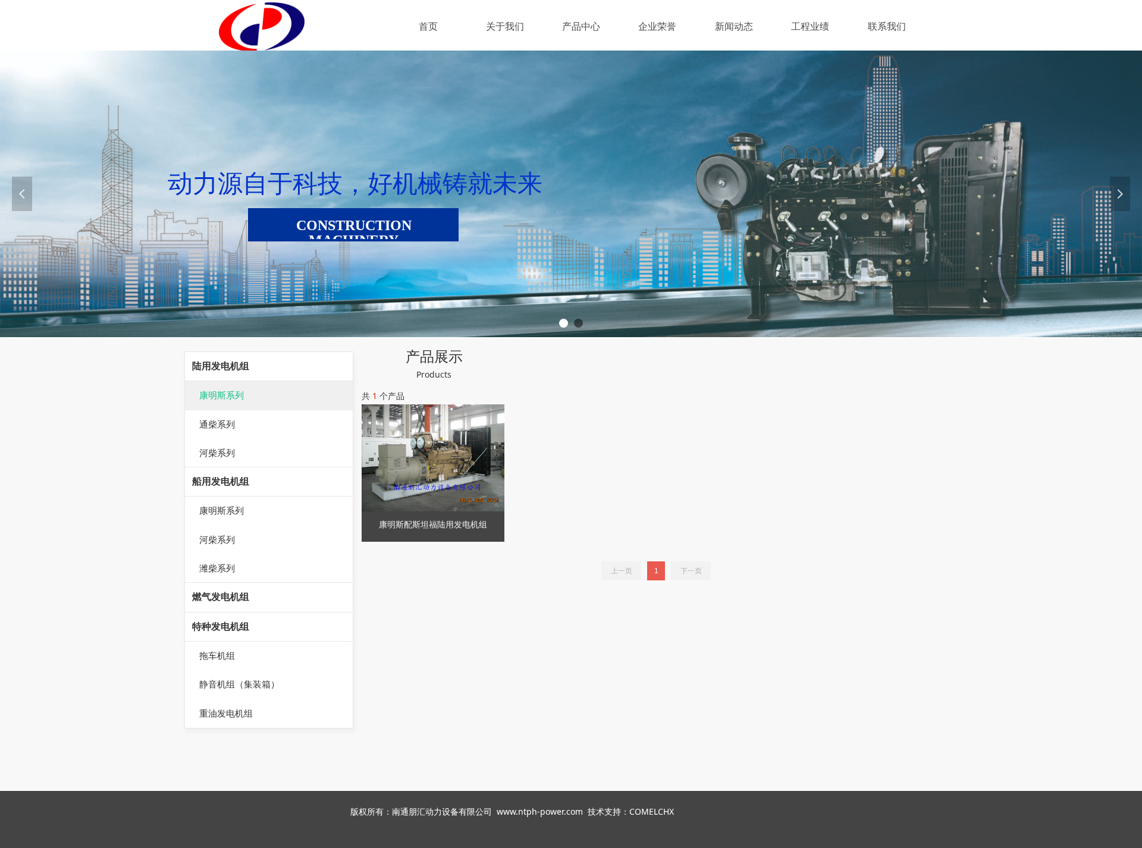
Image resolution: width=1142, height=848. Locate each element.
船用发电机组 (220, 481)
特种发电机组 (220, 626)
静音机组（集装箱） (239, 684)
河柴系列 (217, 453)
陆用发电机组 (220, 366)
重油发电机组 (226, 713)
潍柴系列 (217, 568)
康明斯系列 (221, 395)
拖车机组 (217, 656)
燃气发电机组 (220, 597)
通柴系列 (217, 424)
